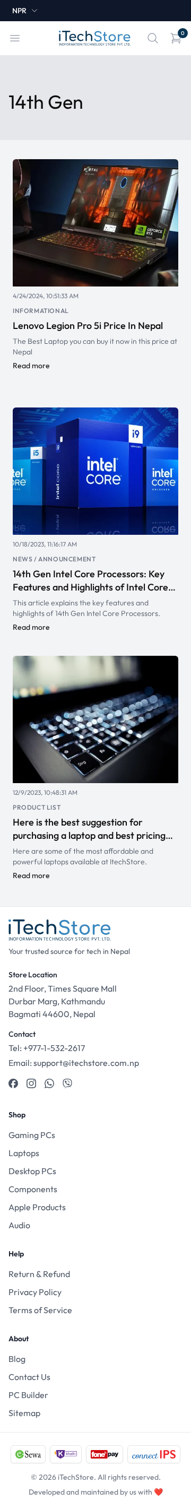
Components (32, 1189)
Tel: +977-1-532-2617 (46, 1048)
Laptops (23, 1153)
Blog (16, 1358)
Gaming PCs (31, 1135)
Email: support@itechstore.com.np (73, 1062)
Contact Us (29, 1377)
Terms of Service (40, 1310)
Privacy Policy (35, 1292)
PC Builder (28, 1395)
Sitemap (24, 1413)
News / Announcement (54, 559)
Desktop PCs (32, 1171)
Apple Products (37, 1207)
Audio (19, 1225)
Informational (41, 311)
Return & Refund (39, 1274)
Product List (36, 807)
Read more (31, 365)
